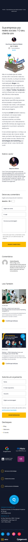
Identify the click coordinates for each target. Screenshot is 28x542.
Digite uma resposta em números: (12, 198)
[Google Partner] (7, 449)
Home (3, 9)
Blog (14, 50)
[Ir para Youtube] (19, 534)
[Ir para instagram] (13, 534)
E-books (6, 432)
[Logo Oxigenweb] (22, 539)
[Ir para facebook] (8, 534)
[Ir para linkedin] (2, 534)
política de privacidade (9, 410)
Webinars (6, 429)
